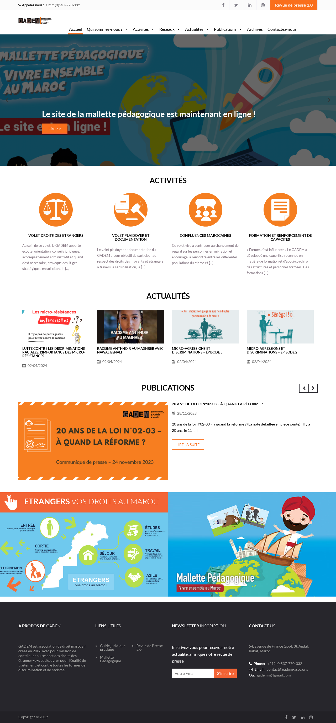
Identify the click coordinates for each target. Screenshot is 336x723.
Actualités (194, 29)
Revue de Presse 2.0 (149, 647)
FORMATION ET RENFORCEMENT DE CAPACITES (280, 237)
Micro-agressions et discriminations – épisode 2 (272, 350)
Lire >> (55, 128)
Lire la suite (188, 444)
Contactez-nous (282, 29)
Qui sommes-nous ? (104, 29)
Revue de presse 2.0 (294, 4)
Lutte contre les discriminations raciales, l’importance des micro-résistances (53, 352)
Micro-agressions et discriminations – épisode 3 (197, 350)
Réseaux (167, 29)
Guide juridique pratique (112, 647)
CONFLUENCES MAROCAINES (205, 235)
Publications (225, 29)
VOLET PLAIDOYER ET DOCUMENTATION (130, 237)
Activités (141, 29)
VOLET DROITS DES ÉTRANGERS (55, 235)
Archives (255, 29)
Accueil (75, 29)
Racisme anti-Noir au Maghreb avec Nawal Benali (130, 350)
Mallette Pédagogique (110, 659)
